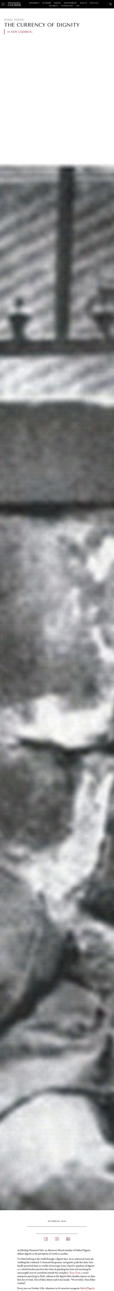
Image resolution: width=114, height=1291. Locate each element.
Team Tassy (74, 1272)
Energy (57, 3)
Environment (70, 3)
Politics (94, 3)
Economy (46, 3)
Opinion (19, 19)
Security (53, 6)
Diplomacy (34, 3)
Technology (67, 6)
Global (8, 19)
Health (83, 3)
